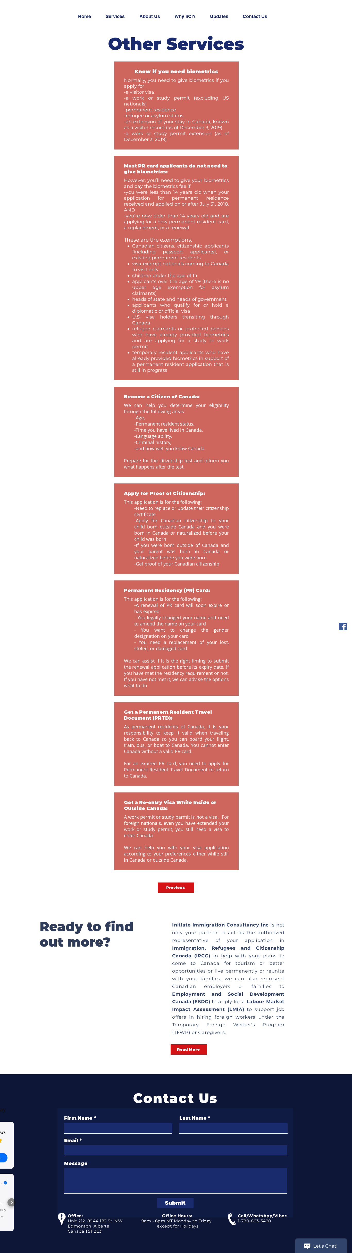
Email (71, 1140)
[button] (189, 1049)
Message (76, 1163)
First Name (78, 1118)
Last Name (193, 1118)
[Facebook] (343, 626)
